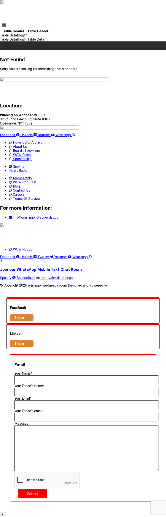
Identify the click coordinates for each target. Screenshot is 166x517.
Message (21, 423)
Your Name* (23, 373)
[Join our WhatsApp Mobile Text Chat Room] (1, 261)
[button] (83, 25)
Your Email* (22, 398)
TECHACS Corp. (121, 285)
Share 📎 (21, 318)
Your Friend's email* (29, 411)
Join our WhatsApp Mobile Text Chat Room (41, 269)
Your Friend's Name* (29, 386)
